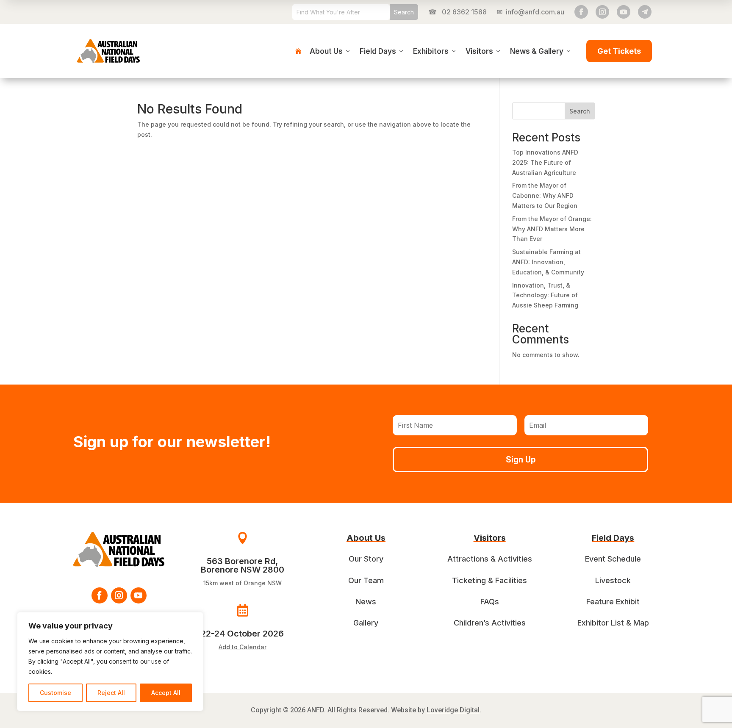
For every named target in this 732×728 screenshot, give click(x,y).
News (365, 601)
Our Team (366, 580)
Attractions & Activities (489, 558)
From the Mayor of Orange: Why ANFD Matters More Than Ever (552, 229)
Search (579, 111)
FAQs (489, 601)
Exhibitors (431, 51)
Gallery (365, 622)
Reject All (111, 692)
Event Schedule (613, 558)
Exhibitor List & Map (613, 622)
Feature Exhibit (613, 601)
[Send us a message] (645, 12)
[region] (110, 661)
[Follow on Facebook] (581, 12)
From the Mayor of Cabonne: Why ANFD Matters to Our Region (544, 195)
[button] (242, 628)
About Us (326, 51)
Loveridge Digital (453, 710)
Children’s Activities (490, 622)
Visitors (479, 51)
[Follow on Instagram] (602, 12)
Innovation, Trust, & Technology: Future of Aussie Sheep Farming (545, 295)
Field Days (378, 51)
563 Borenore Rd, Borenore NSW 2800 (242, 565)
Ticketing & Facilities (489, 580)
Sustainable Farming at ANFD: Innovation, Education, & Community (548, 262)
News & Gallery (536, 51)
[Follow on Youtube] (623, 12)
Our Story (366, 558)
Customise (55, 692)
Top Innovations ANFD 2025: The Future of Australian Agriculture (545, 162)
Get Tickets (619, 51)
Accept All (165, 692)
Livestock (613, 580)
